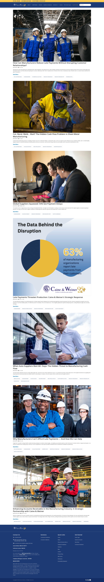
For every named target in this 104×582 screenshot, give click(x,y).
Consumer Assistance (79, 544)
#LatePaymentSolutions (62, 378)
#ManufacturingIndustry (59, 76)
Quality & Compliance (62, 544)
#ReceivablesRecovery (49, 308)
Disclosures (60, 558)
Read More (15, 74)
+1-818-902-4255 (17, 537)
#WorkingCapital (69, 76)
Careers (59, 551)
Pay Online (77, 542)
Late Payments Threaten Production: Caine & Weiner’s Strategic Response (48, 297)
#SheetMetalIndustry (58, 146)
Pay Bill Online (16, 1)
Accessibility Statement (62, 561)
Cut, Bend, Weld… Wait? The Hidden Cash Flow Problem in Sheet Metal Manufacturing (46, 135)
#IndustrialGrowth (37, 146)
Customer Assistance (26, 1)
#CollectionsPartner (36, 449)
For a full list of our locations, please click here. (23, 543)
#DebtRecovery (45, 449)
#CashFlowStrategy (27, 146)
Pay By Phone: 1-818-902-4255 (38, 1)
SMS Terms (60, 556)
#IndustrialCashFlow (52, 378)
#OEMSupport (16, 381)
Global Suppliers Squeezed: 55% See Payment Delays (38, 203)
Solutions (59, 547)
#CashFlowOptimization (27, 521)
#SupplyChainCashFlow (18, 451)
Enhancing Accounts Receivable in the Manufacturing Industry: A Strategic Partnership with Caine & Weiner (48, 510)
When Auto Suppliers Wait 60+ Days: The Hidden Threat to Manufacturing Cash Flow (50, 367)
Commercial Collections (45, 537)
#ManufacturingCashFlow (27, 308)
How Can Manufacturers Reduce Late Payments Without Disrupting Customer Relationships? (49, 64)
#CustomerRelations (49, 521)
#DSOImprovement (42, 378)
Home (59, 537)
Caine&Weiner (86, 521)
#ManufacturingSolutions (77, 449)
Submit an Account (78, 539)
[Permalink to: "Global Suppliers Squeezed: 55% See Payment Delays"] (52, 176)
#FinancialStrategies (66, 521)
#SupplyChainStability (59, 308)
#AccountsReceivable (18, 76)
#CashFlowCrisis (34, 378)
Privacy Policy (60, 554)
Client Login (77, 537)
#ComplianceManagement (38, 521)
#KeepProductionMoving (54, 449)
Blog (59, 549)
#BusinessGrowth (17, 521)
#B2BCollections (17, 378)
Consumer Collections (45, 539)
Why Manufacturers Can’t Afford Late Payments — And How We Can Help (47, 439)
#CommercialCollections (36, 76)
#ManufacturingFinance (48, 76)
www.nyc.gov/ (25, 570)
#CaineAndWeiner (27, 76)
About (59, 539)
